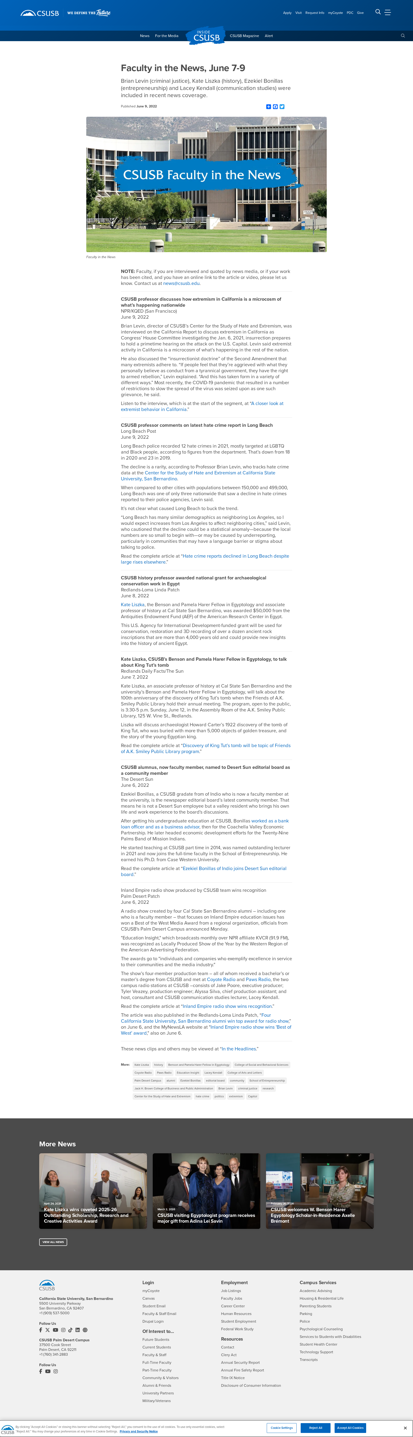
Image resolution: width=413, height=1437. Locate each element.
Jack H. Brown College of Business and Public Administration (174, 1088)
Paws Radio (164, 1072)
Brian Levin (225, 1088)
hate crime (202, 1096)
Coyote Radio (143, 1072)
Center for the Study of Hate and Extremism (162, 1096)
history (158, 1064)
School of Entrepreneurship (267, 1080)
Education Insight (188, 1072)
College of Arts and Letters (245, 1072)
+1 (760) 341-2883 (53, 1354)
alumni (171, 1080)
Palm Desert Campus (148, 1080)
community (237, 1080)
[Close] (405, 1428)
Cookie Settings (282, 1428)
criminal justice (247, 1088)
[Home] (40, 13)
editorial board (215, 1080)
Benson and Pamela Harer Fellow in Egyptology (198, 1064)
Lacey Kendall (213, 1072)
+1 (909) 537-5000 (54, 1313)
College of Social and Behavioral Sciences (261, 1064)
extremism (236, 1096)
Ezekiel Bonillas (190, 1080)
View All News (53, 1242)
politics (219, 1096)
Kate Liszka (142, 1064)
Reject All (315, 1428)
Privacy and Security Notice (139, 1432)
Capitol (252, 1096)
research (268, 1088)
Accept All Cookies (350, 1428)
